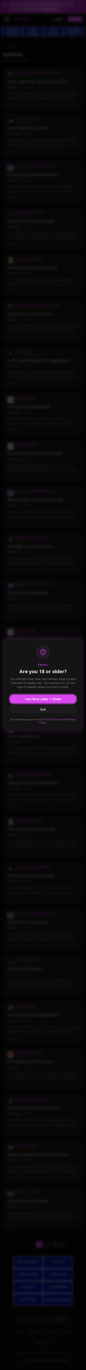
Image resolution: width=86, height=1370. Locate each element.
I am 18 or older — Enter (43, 699)
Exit (43, 709)
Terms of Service (52, 719)
